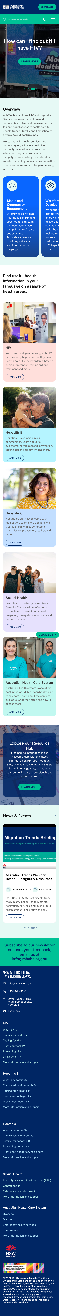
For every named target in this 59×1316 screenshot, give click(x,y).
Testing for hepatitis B (16, 1090)
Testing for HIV (12, 1040)
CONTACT (47, 7)
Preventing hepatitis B (16, 1101)
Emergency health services (19, 1224)
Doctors (7, 1219)
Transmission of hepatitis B (19, 1085)
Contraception (11, 1185)
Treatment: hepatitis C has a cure (23, 1151)
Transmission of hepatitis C (19, 1135)
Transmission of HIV (15, 1035)
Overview (8, 1214)
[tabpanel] (29, 61)
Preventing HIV (12, 1051)
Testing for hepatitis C (16, 1141)
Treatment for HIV (14, 1046)
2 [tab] (28, 88)
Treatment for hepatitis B (18, 1096)
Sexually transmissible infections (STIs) (27, 1180)
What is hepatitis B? (15, 1080)
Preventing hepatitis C (16, 1146)
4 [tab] (36, 88)
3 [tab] (33, 89)
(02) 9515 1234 (17, 991)
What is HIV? (11, 1029)
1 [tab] (24, 88)
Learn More (29, 61)
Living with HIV (12, 1056)
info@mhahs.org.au (29, 958)
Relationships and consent (19, 1191)
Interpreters (10, 1230)
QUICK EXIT (46, 634)
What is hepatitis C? (15, 1130)
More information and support (21, 1062)
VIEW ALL (47, 815)
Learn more (14, 377)
